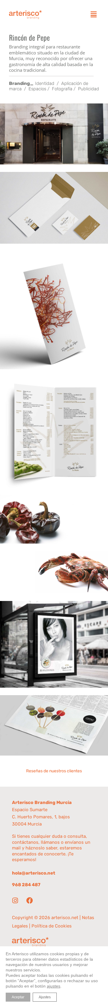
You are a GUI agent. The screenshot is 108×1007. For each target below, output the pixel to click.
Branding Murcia (53, 802)
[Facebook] (29, 900)
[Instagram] (15, 900)
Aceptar (18, 997)
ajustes (53, 986)
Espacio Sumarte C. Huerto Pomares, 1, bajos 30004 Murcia (41, 817)
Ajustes (45, 997)
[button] (93, 15)
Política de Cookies (52, 926)
